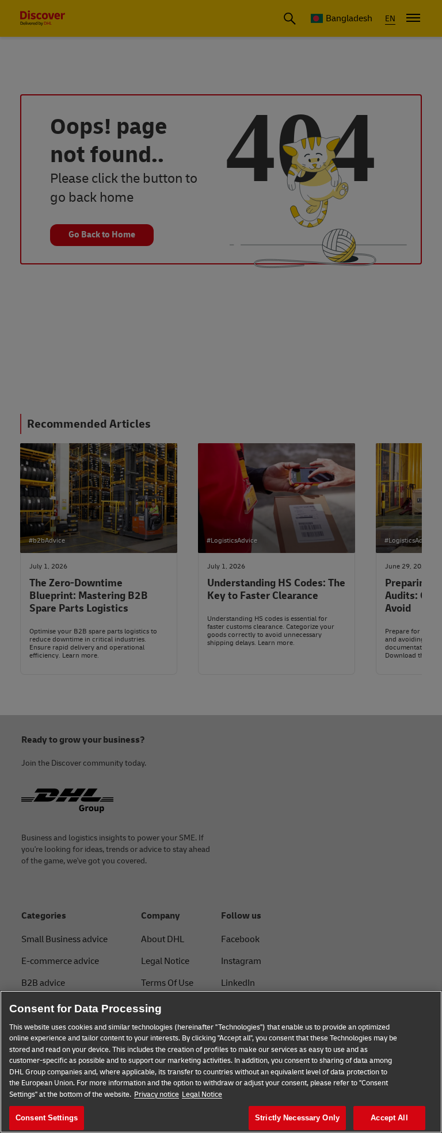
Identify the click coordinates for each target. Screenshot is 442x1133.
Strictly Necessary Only (297, 1117)
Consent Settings (47, 1117)
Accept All (389, 1117)
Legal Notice (202, 1094)
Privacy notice (156, 1094)
